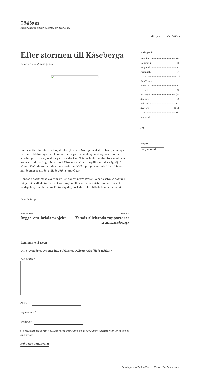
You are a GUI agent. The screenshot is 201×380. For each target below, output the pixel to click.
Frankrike (146, 72)
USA (143, 112)
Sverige (33, 199)
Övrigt (144, 90)
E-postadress (28, 312)
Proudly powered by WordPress (136, 367)
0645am (29, 23)
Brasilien (145, 58)
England (145, 67)
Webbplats (25, 321)
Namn (24, 302)
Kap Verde (146, 81)
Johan (51, 64)
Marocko (145, 85)
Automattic (175, 367)
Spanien (145, 99)
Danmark (146, 63)
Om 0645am (174, 36)
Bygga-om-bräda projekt (43, 216)
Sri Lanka (146, 103)
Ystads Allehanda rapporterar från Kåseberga (102, 218)
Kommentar (27, 258)
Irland (144, 76)
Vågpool (145, 117)
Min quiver (157, 36)
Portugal (145, 94)
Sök (142, 128)
